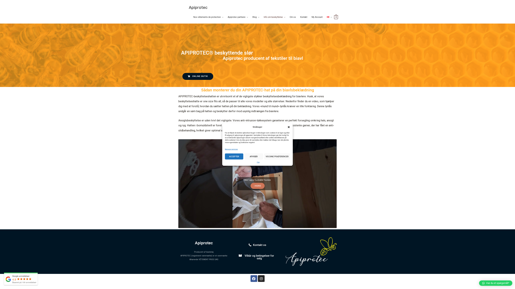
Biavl (248, 18)
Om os (293, 17)
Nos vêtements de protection (207, 17)
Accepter (234, 156)
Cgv (258, 162)
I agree (257, 186)
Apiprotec (198, 7)
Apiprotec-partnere (236, 17)
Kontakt (303, 17)
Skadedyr (268, 18)
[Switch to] (329, 17)
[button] (288, 127)
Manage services (231, 149)
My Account (317, 17)
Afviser (254, 156)
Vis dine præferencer (277, 156)
